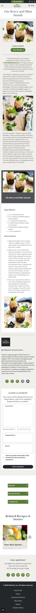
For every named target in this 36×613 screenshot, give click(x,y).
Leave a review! (18, 46)
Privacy (18, 594)
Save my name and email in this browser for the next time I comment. (17, 458)
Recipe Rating (9, 429)
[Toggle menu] (2, 5)
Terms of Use (18, 590)
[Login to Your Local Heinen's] (32, 1)
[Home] (16, 6)
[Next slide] (30, 537)
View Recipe (17, 50)
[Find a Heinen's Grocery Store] (29, 1)
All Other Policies (18, 607)
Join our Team (17, 1)
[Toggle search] (34, 1)
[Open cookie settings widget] (3, 610)
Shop (32, 5)
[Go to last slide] (6, 537)
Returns (18, 604)
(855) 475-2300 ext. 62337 (18, 564)
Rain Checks (18, 600)
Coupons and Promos (18, 597)
